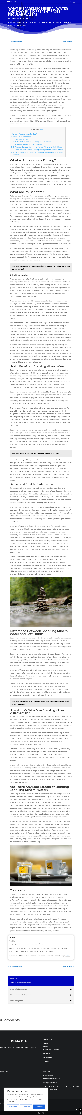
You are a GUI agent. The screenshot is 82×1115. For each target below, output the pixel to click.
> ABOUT (45, 1062)
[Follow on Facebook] (76, 1109)
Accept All (39, 1107)
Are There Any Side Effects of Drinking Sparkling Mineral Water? (37, 152)
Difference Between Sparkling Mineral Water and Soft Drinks (36, 147)
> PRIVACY (46, 1053)
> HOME (45, 1044)
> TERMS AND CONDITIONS (51, 1049)
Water (25, 18)
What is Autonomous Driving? (24, 134)
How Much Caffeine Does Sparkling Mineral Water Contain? (38, 150)
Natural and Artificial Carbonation (28, 144)
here (68, 956)
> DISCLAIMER (47, 1058)
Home (11, 22)
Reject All (26, 1107)
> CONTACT (46, 1046)
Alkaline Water (20, 139)
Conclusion (16, 155)
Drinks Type (16, 18)
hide (42, 130)
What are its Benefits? (21, 137)
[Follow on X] (80, 1109)
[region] (26, 1099)
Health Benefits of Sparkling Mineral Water (32, 142)
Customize (13, 1107)
